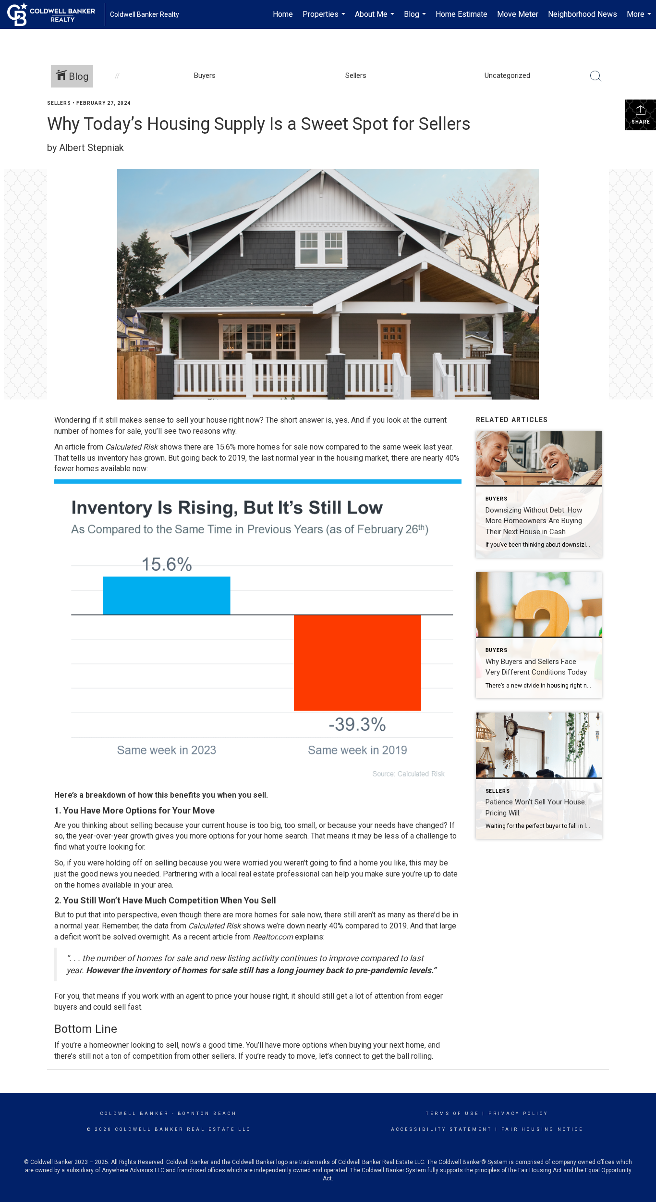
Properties (325, 19)
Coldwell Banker (134, 1113)
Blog (416, 19)
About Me (376, 19)
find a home (358, 862)
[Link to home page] (56, 14)
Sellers (59, 103)
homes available (104, 884)
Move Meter (517, 14)
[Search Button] (596, 76)
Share (641, 122)
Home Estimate (461, 14)
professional (298, 873)
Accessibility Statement (441, 1129)
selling (141, 825)
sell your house (202, 420)
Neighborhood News (582, 14)
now (314, 914)
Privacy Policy (518, 1113)
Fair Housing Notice (542, 1129)
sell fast (127, 1007)
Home (283, 14)
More (640, 19)
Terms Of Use (452, 1113)
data (161, 925)
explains (309, 936)
